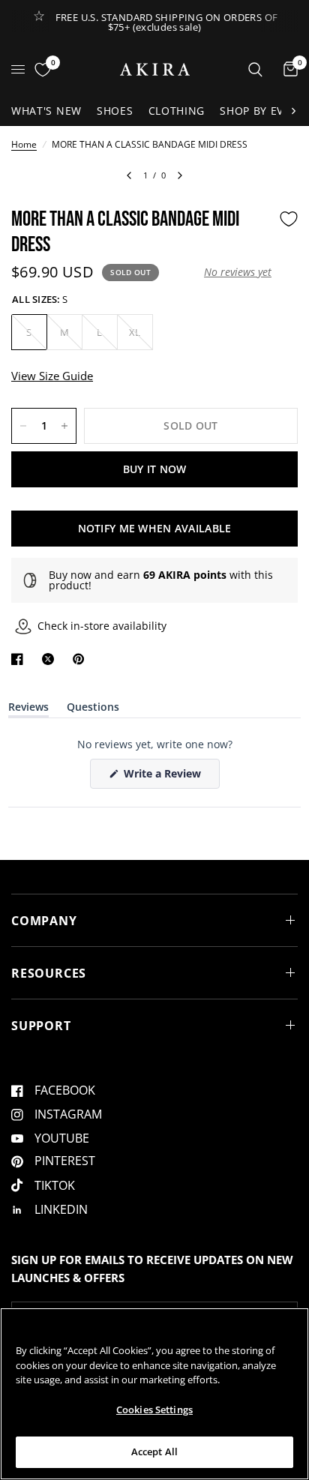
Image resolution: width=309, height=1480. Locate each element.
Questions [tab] (93, 710)
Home (24, 144)
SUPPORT (41, 1025)
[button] (238, 272)
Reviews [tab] (28, 710)
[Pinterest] (82, 659)
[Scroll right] (293, 111)
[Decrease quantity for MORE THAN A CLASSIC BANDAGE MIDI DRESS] (23, 426)
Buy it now (155, 469)
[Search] (255, 69)
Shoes (115, 110)
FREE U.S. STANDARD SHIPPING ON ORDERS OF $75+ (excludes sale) (167, 22)
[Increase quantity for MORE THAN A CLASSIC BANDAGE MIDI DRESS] (64, 426)
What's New (46, 110)
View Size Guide (52, 375)
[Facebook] (20, 659)
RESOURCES (48, 973)
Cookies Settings (154, 1409)
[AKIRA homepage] (155, 69)
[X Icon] (51, 659)
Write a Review (165, 777)
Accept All (154, 1451)
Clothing (177, 110)
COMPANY (44, 920)
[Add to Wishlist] (289, 219)
